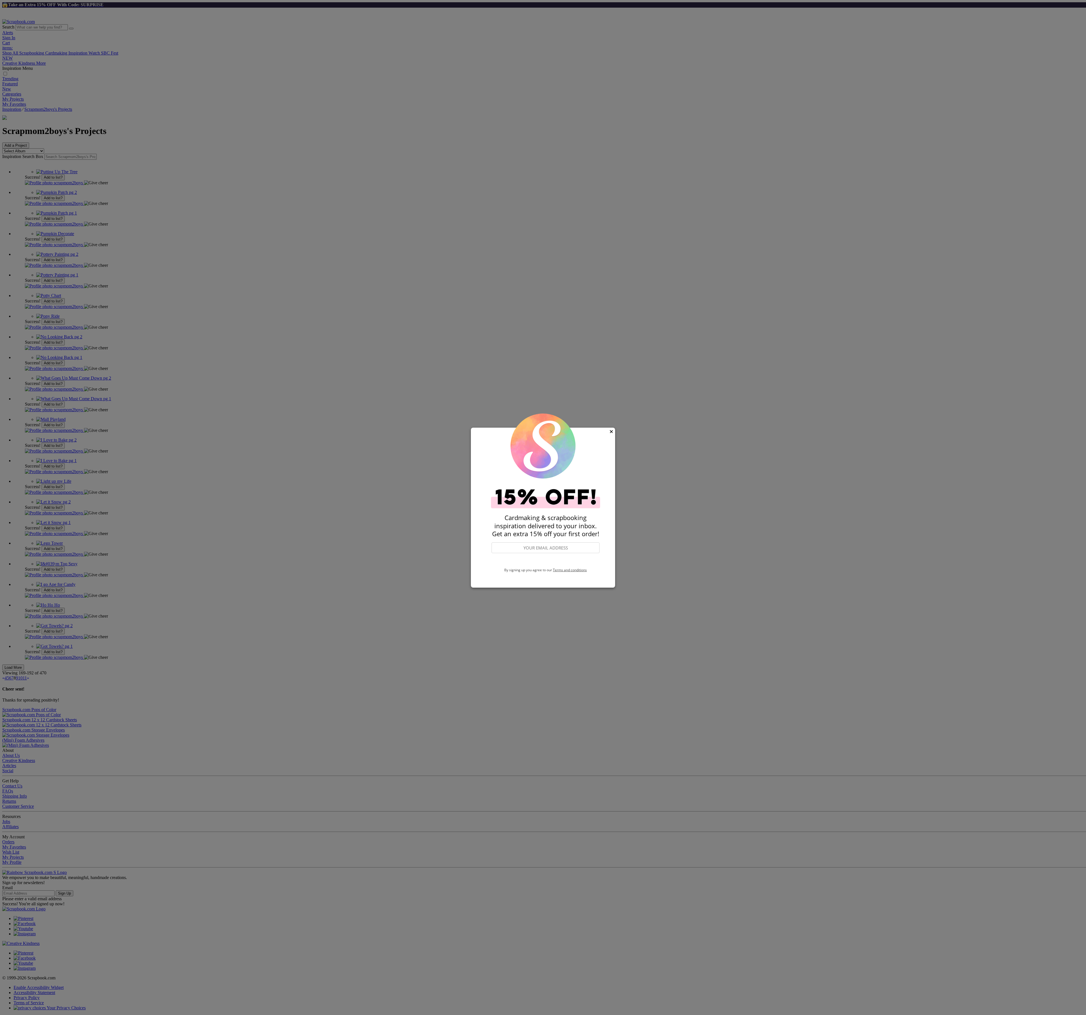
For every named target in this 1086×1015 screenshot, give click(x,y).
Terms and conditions (570, 570)
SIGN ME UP (545, 560)
